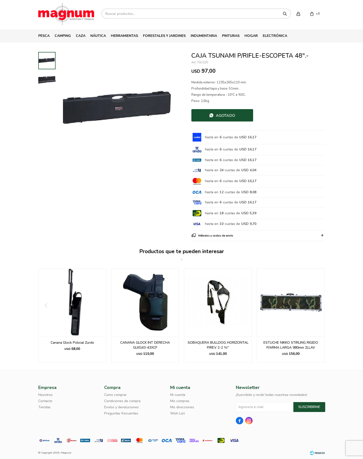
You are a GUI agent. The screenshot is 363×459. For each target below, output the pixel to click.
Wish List (177, 413)
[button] (319, 315)
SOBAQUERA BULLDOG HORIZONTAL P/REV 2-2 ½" (218, 345)
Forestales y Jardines (164, 35)
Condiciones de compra (122, 401)
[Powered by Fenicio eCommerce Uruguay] (317, 453)
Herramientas (124, 35)
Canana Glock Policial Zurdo (72, 342)
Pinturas (231, 35)
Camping (63, 35)
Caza (80, 35)
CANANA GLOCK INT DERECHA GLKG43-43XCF (145, 345)
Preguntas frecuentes (121, 413)
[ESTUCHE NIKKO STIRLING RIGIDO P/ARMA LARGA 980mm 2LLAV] (291, 302)
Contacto (45, 401)
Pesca (44, 35)
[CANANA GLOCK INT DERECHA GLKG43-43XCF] (145, 302)
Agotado (225, 115)
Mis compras (179, 401)
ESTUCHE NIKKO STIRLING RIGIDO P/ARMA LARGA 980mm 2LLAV (290, 345)
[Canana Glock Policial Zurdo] (72, 302)
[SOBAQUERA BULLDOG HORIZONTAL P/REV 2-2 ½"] (218, 302)
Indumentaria (204, 35)
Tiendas (44, 407)
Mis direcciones (182, 407)
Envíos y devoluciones (121, 407)
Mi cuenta (177, 394)
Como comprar (115, 394)
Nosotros (45, 394)
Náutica (98, 35)
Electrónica (275, 35)
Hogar (251, 35)
